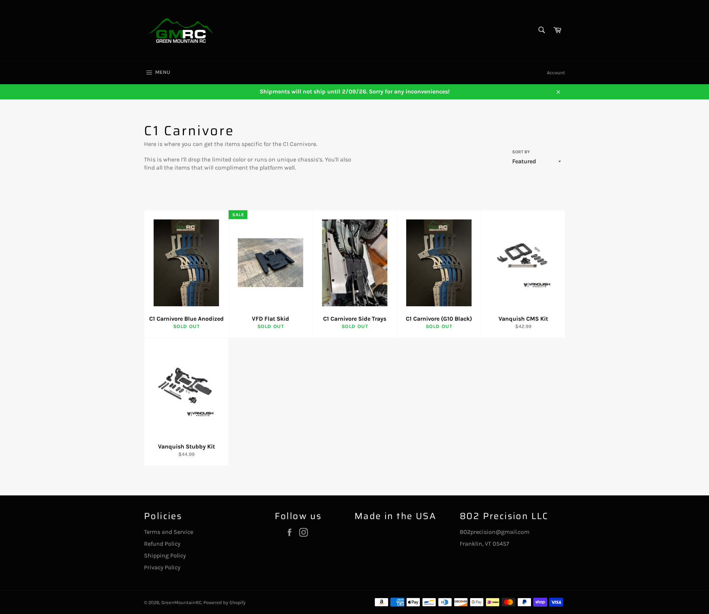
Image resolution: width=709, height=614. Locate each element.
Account (556, 72)
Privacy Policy (162, 567)
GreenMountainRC (181, 602)
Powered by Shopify (224, 602)
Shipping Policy (165, 555)
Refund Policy (162, 543)
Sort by (521, 151)
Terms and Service (168, 531)
